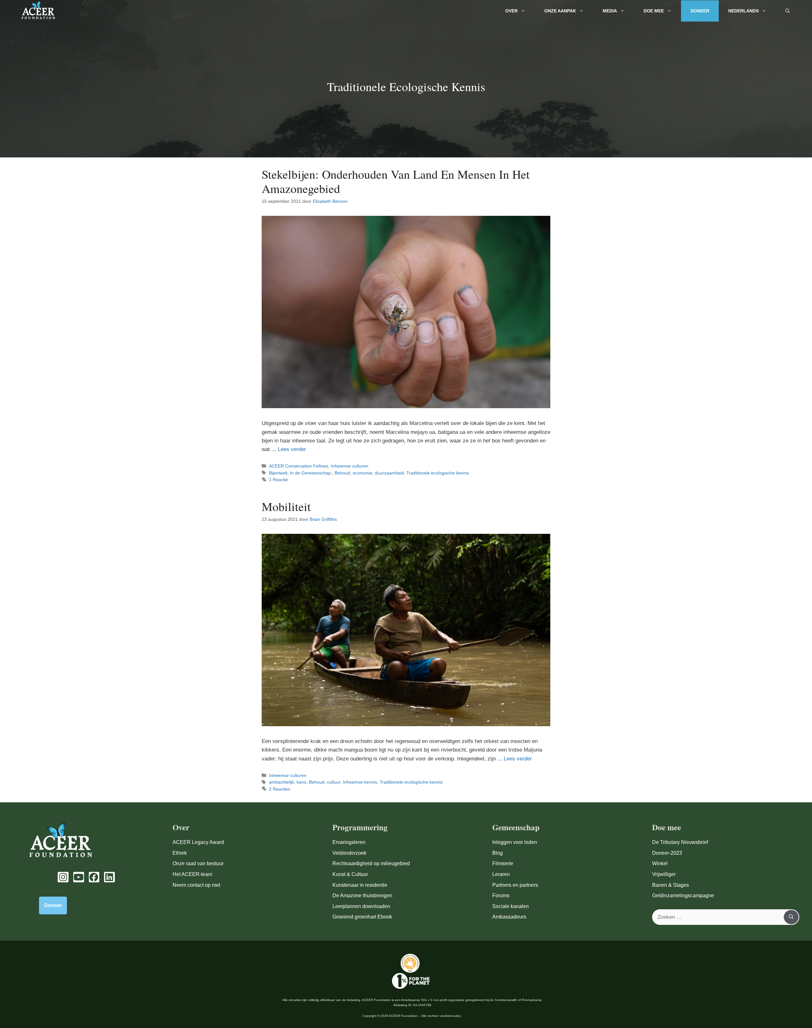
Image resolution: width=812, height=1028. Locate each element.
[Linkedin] (109, 877)
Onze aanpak (560, 10)
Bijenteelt (278, 472)
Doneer (700, 10)
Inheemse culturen (349, 465)
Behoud (342, 472)
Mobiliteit (286, 506)
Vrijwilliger (664, 874)
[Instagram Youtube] (63, 877)
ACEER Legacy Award (198, 842)
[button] (787, 11)
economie (362, 472)
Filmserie (502, 863)
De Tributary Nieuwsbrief (680, 842)
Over (511, 10)
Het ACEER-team (192, 874)
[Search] (791, 917)
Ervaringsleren (348, 842)
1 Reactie (278, 479)
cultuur (333, 782)
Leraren (501, 874)
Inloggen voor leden (514, 842)
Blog (497, 853)
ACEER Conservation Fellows (298, 465)
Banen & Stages (670, 885)
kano (301, 782)
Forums (500, 895)
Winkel (660, 863)
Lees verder (292, 449)
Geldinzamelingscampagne (683, 895)
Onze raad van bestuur (198, 863)
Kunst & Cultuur (350, 874)
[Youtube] (78, 877)
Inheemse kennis (360, 782)
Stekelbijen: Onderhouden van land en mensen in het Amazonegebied (396, 181)
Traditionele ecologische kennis (437, 472)
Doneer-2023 (667, 853)
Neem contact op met (196, 885)
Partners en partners (515, 885)
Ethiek (180, 853)
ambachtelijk (281, 782)
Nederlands (743, 10)
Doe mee (654, 10)
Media (610, 10)
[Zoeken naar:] (718, 917)
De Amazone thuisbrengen (362, 895)
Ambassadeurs (509, 916)
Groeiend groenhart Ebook (362, 916)
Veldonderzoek (349, 853)
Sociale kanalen (510, 906)
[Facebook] (94, 877)
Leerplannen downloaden (361, 906)
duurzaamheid (389, 472)
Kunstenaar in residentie (359, 885)
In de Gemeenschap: (311, 472)
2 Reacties (279, 789)
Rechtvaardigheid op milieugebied (371, 863)
